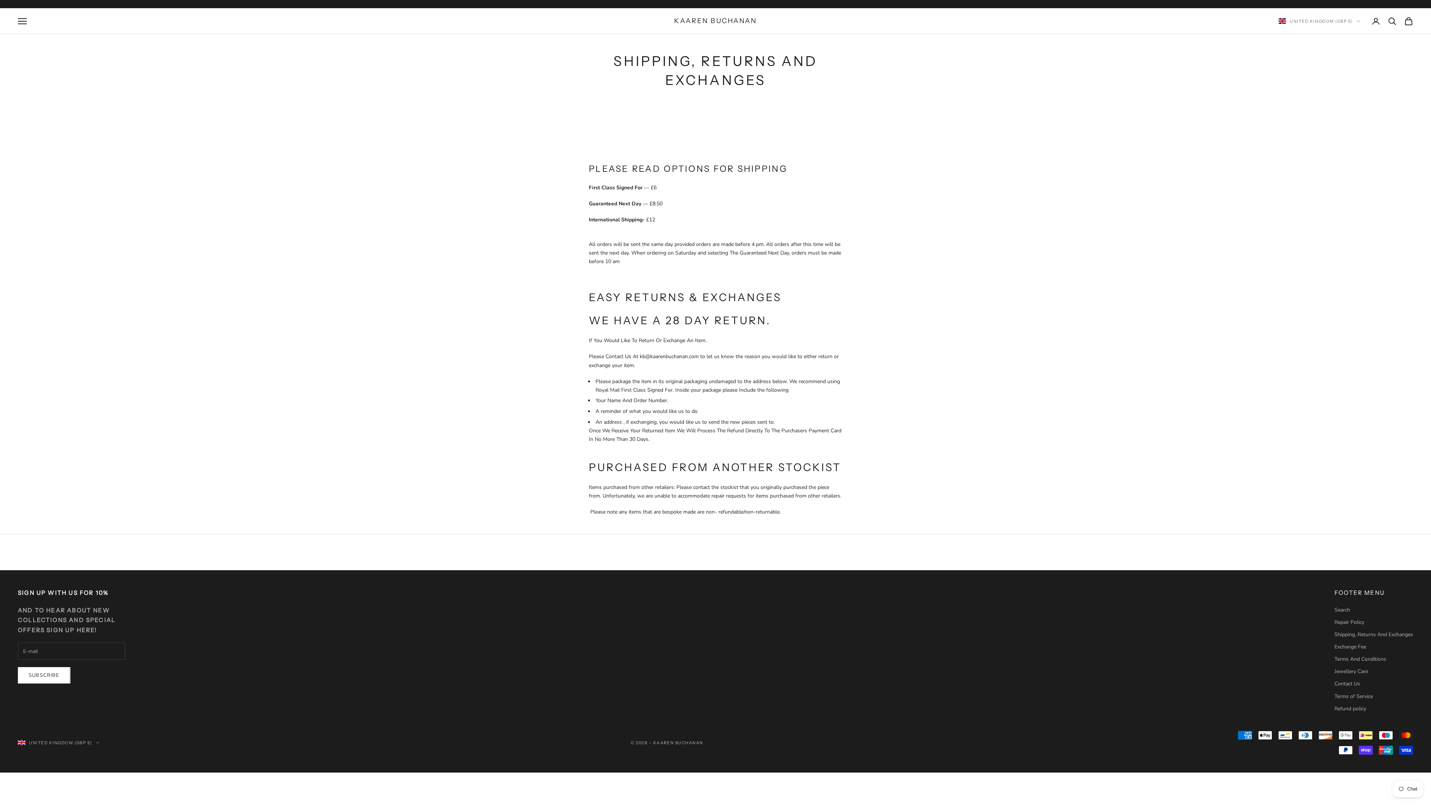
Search (1342, 609)
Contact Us (1347, 683)
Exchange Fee (1350, 646)
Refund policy (1350, 708)
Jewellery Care (1351, 671)
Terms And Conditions (1360, 659)
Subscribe (44, 675)
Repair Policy (1349, 622)
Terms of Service (1353, 696)
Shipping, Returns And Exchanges (1373, 634)
